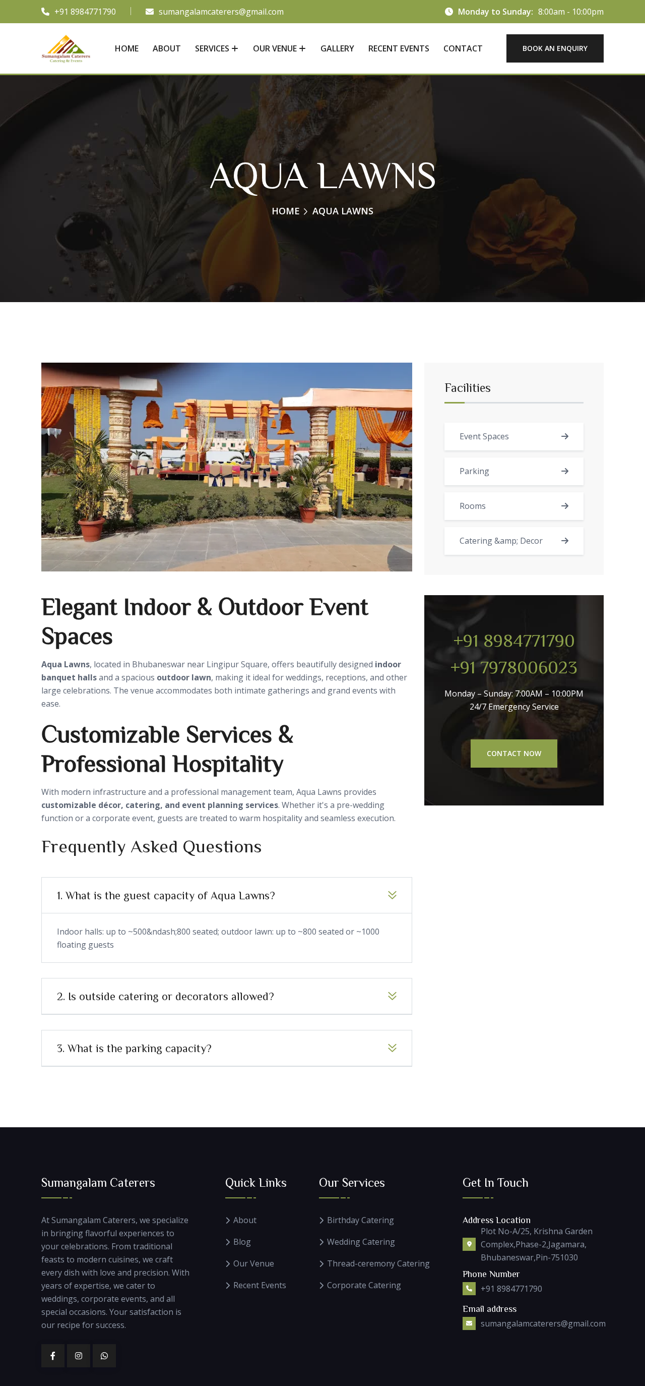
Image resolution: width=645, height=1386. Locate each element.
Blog (242, 1242)
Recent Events (398, 48)
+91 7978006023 (513, 666)
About (167, 48)
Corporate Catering (364, 1285)
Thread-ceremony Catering (378, 1263)
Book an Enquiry (555, 48)
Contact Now (514, 753)
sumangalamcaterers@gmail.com (221, 11)
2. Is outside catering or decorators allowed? (165, 996)
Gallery (337, 48)
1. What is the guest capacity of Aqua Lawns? (166, 895)
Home (127, 48)
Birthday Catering (360, 1220)
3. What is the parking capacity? (134, 1048)
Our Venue (275, 48)
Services (212, 48)
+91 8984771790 (85, 11)
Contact (463, 48)
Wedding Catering (361, 1242)
